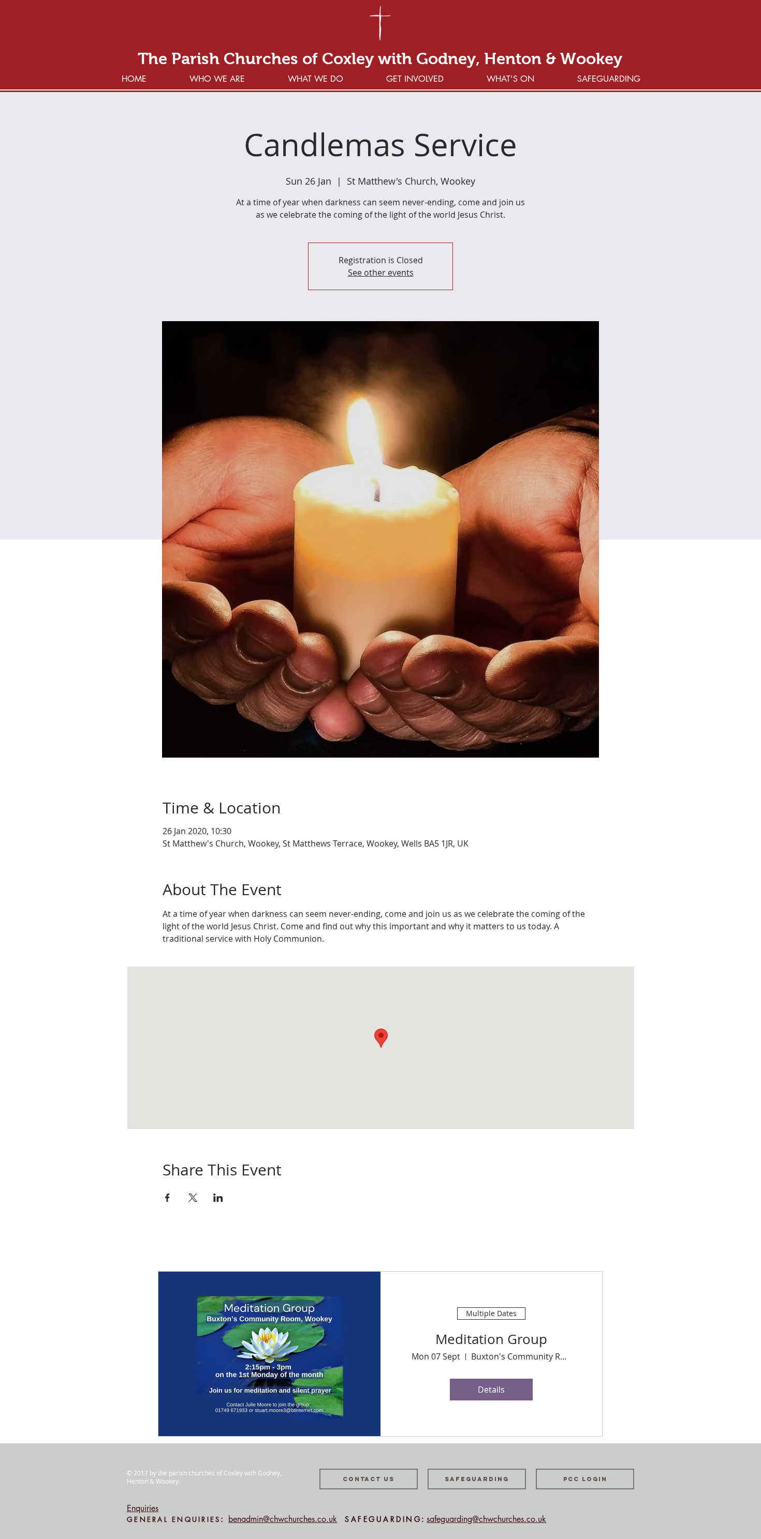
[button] (414, 77)
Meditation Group (491, 1339)
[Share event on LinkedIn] (218, 1198)
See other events (381, 272)
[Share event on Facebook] (167, 1198)
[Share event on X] (193, 1198)
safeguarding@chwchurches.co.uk (486, 1519)
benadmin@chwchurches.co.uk (282, 1519)
